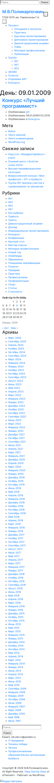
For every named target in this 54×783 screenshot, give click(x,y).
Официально (15, 259)
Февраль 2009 (16, 692)
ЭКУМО (12, 71)
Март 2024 (14, 359)
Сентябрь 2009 (17, 688)
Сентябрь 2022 (17, 416)
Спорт (12, 284)
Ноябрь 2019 (15, 480)
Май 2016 (14, 595)
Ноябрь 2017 (15, 538)
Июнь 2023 (14, 384)
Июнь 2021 (14, 445)
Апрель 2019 (15, 495)
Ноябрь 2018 (15, 506)
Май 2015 (14, 627)
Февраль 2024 (16, 362)
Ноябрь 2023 (16, 370)
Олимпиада (15, 255)
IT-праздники (16, 740)
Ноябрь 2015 (15, 617)
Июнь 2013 (14, 670)
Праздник (14, 270)
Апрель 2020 (16, 463)
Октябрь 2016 (16, 581)
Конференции (16, 237)
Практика (20, 32)
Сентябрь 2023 (17, 377)
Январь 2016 (15, 609)
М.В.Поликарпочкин (23, 11)
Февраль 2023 (16, 398)
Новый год (14, 252)
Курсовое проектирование (30, 36)
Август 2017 (15, 549)
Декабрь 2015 (16, 613)
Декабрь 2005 (16, 713)
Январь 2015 (15, 638)
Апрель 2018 (15, 520)
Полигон (13, 75)
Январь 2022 (16, 430)
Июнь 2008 (14, 702)
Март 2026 (14, 337)
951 (16, 61)
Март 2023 (14, 395)
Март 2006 (14, 710)
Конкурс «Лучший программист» (23, 103)
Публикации (21, 53)
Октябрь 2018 (16, 509)
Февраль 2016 (16, 606)
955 (10, 205)
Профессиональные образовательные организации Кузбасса (26, 755)
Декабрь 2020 (16, 459)
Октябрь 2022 (16, 412)
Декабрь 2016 (16, 574)
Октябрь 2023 (16, 373)
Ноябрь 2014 (15, 645)
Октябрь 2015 (16, 620)
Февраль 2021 (16, 455)
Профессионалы (18, 277)
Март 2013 (14, 677)
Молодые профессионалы (29, 50)
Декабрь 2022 (16, 405)
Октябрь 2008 (16, 699)
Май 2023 (14, 387)
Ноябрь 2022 (16, 409)
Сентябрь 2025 (17, 341)
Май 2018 (14, 516)
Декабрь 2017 (16, 534)
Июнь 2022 (14, 420)
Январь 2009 (16, 695)
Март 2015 (14, 631)
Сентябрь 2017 (17, 545)
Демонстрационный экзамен (31, 43)
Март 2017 (14, 563)
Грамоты (13, 216)
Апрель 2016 (15, 599)
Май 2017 (13, 556)
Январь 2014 (15, 667)
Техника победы (17, 744)
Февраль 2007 (16, 706)
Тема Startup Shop (35, 771)
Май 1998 (14, 717)
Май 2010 (14, 685)
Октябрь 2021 (16, 438)
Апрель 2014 (15, 656)
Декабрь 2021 (16, 434)
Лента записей (17, 134)
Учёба (17, 46)
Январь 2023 (16, 402)
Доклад (12, 227)
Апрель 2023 (16, 391)
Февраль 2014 (16, 663)
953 (16, 68)
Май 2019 (14, 491)
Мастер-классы (17, 245)
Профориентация (18, 280)
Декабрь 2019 (16, 477)
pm (28, 111)
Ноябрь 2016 (15, 577)
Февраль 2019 (16, 498)
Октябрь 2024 (16, 352)
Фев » (14, 327)
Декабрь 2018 (16, 502)
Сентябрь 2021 (17, 441)
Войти (11, 131)
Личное (12, 747)
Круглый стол (16, 241)
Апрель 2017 (15, 559)
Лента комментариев (20, 138)
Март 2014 (14, 659)
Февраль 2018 (16, 527)
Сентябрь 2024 (17, 355)
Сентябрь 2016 (17, 584)
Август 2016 (15, 588)
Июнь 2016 (14, 591)
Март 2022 (14, 423)
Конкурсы (14, 82)
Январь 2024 (16, 366)
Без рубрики (15, 212)
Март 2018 (14, 523)
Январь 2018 (15, 531)
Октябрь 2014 (16, 649)
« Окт (5, 327)
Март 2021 (14, 452)
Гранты (12, 219)
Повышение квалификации (24, 262)
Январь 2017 (15, 570)
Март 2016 (14, 602)
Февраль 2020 (16, 470)
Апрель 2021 (15, 448)
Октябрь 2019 (16, 484)
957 (16, 64)
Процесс (13, 25)
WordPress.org (16, 141)
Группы (12, 57)
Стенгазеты (15, 291)
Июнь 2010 (14, 681)
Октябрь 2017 (16, 541)
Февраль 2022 (16, 427)
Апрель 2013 (15, 674)
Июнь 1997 (14, 720)
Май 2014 (14, 652)
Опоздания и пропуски (27, 28)
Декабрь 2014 (16, 642)
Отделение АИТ (17, 79)
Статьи (12, 288)
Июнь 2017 (14, 552)
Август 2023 (15, 380)
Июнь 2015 (14, 624)
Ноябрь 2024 (16, 348)
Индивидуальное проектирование (28, 230)
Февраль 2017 (16, 566)
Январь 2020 (16, 473)
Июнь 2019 (14, 488)
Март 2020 (14, 466)
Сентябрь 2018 (17, 513)
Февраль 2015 (16, 634)
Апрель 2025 (16, 344)
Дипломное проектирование (31, 39)
